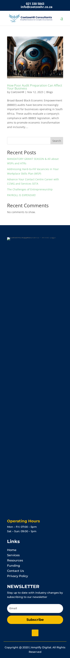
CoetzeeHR (17, 92)
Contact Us (15, 571)
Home (11, 550)
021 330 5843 (35, 4)
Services (13, 555)
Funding (13, 565)
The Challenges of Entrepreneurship (30, 189)
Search (56, 141)
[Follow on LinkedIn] (35, 633)
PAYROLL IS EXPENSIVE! (21, 195)
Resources (15, 560)
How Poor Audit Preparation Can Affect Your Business (34, 86)
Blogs (49, 92)
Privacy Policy (17, 576)
